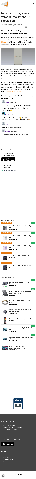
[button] (3, 476)
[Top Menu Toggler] (33, 3)
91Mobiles (4, 42)
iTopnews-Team (9, 155)
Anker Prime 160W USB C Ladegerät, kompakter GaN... (20, 310)
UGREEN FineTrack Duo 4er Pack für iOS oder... (20, 283)
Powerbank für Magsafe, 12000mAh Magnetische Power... (20, 292)
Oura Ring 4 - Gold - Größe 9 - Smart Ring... (20, 301)
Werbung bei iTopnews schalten (12, 427)
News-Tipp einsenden (9, 425)
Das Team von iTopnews (10, 429)
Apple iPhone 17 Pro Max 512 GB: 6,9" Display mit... (20, 266)
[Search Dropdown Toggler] (29, 3)
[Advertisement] (18, 195)
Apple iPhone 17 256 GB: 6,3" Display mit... (20, 226)
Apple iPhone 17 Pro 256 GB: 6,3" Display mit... (19, 256)
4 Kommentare (31, 27)
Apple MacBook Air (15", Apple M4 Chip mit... (21, 328)
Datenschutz (8, 167)
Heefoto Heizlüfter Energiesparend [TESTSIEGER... (20, 319)
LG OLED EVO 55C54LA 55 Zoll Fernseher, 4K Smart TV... (18, 347)
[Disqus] (18, 121)
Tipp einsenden (8, 153)
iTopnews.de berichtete (15, 91)
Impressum (7, 165)
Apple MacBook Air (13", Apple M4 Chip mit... (21, 338)
